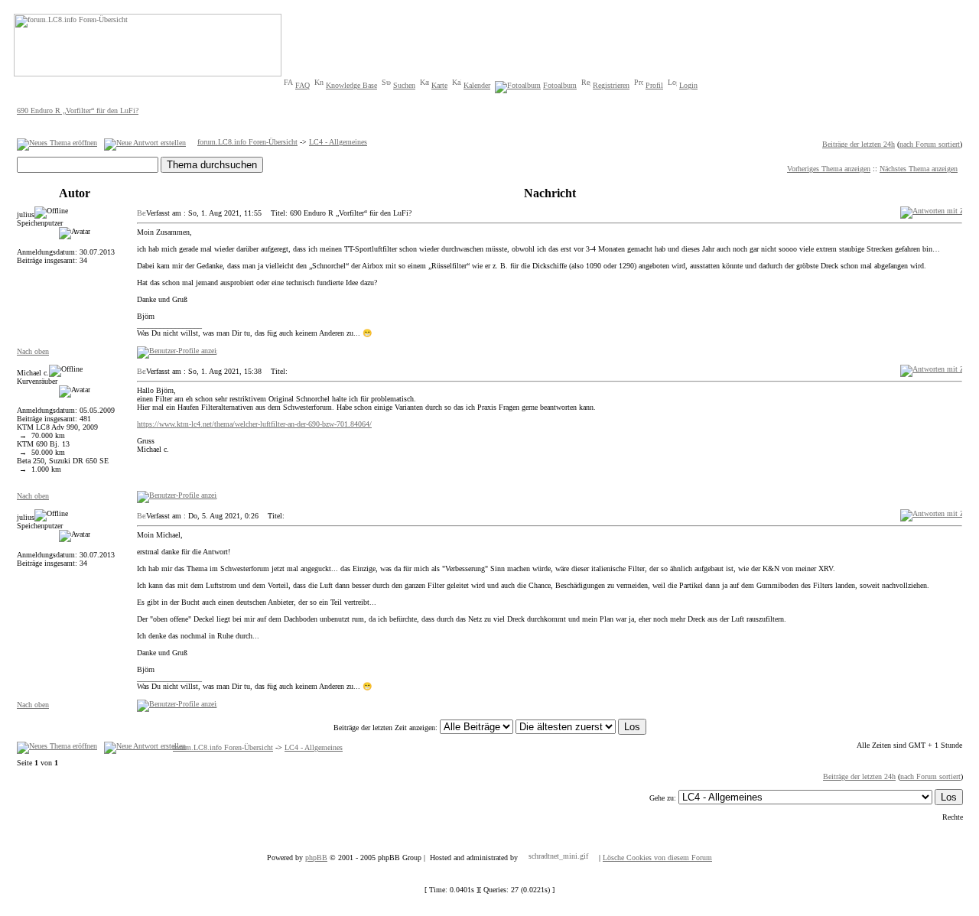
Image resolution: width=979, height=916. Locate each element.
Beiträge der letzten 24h (858, 144)
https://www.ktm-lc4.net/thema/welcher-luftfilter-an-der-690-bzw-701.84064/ (254, 424)
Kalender (476, 85)
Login (688, 85)
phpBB (316, 857)
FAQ (302, 85)
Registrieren (611, 85)
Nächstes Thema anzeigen (919, 168)
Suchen (404, 85)
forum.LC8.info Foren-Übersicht (247, 142)
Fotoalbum (560, 85)
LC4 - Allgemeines (338, 142)
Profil (654, 85)
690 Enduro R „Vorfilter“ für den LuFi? (77, 110)
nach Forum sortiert (929, 144)
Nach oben (33, 351)
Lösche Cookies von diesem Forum (657, 857)
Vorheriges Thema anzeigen (828, 168)
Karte (439, 85)
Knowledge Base (351, 85)
